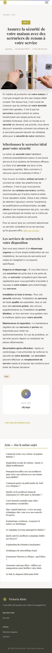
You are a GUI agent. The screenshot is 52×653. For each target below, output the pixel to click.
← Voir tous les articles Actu (16, 422)
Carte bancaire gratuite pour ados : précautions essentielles (22, 502)
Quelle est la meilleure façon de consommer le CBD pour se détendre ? (24, 493)
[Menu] (46, 2)
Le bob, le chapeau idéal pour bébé (22, 574)
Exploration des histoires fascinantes (23, 544)
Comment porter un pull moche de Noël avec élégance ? (24, 484)
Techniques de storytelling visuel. (21, 550)
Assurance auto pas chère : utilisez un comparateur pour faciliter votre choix (24, 566)
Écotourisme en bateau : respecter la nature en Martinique (23, 522)
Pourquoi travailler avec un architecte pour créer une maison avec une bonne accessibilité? (24, 474)
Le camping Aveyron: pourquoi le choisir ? (25, 529)
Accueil (6, 15)
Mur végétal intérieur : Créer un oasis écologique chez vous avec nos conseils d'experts (24, 512)
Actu (13, 15)
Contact (6, 636)
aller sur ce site (31, 230)
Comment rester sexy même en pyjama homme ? (24, 455)
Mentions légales (10, 632)
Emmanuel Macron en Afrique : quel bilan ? (25, 558)
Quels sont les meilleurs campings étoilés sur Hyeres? (25, 537)
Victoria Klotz (17, 599)
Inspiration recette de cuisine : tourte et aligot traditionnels (24, 464)
